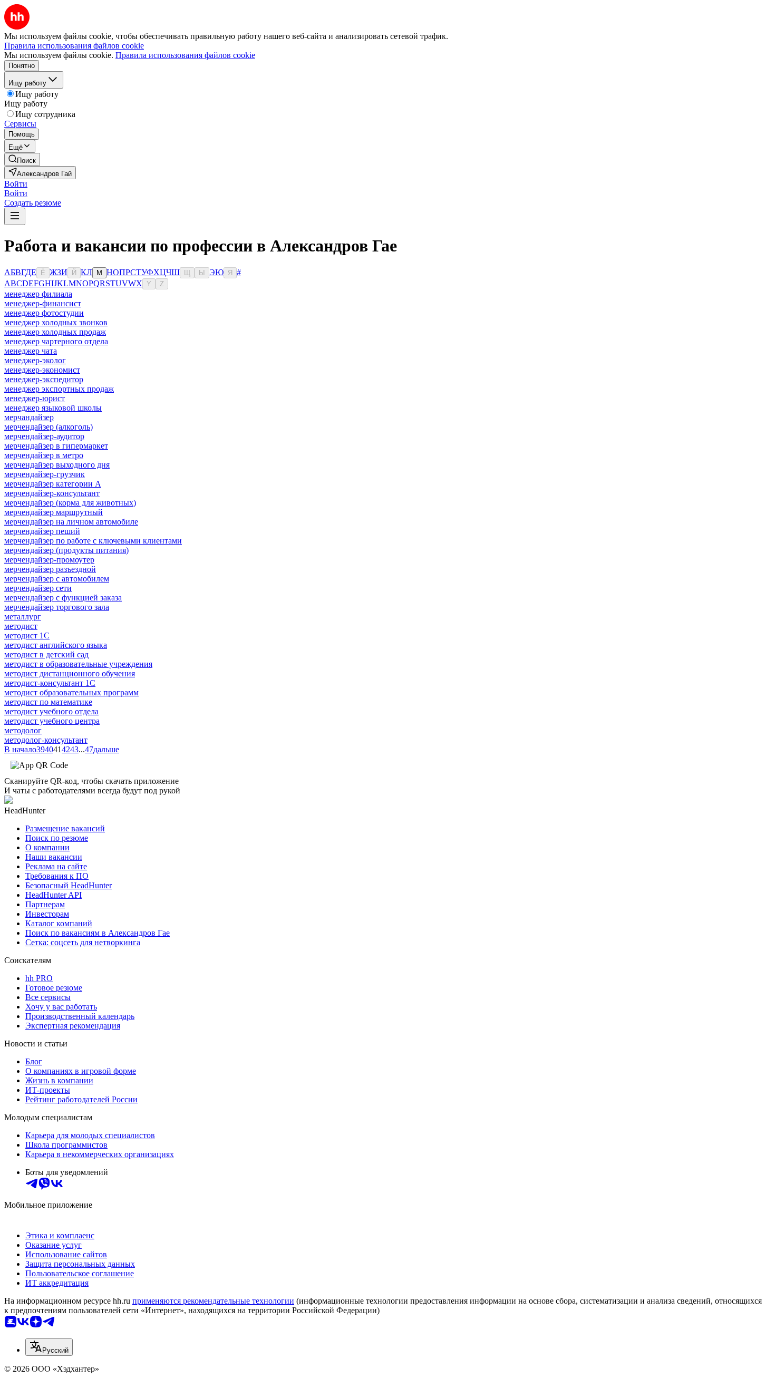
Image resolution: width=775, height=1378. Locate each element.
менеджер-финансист (42, 303)
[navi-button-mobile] (14, 216)
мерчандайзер (29, 417)
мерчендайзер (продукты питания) (66, 550)
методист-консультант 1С (49, 682)
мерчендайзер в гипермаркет (56, 445)
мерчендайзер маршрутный (53, 512)
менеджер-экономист (42, 369)
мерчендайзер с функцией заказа (63, 597)
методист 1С (27, 635)
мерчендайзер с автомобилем (56, 578)
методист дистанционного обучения (69, 673)
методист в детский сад (46, 654)
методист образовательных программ (71, 692)
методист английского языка (55, 645)
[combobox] (49, 1347)
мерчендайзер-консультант (52, 493)
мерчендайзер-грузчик (44, 474)
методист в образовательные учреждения (78, 663)
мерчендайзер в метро (43, 455)
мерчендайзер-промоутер (49, 559)
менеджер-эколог (35, 360)
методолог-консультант (46, 739)
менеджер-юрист (34, 398)
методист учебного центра (52, 720)
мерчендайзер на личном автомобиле (71, 521)
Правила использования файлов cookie (185, 55)
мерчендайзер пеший (42, 531)
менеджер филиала (38, 293)
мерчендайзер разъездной (50, 569)
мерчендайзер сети (38, 588)
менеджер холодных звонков (56, 322)
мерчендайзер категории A (52, 483)
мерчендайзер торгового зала (56, 607)
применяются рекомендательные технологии (213, 1300)
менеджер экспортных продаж (59, 388)
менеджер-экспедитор (43, 379)
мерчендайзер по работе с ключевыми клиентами (93, 540)
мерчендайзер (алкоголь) (48, 426)
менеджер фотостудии (44, 312)
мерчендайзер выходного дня (57, 464)
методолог (23, 730)
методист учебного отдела (51, 711)
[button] (15, 183)
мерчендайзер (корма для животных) (70, 502)
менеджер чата (30, 350)
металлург (22, 616)
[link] (22, 159)
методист (20, 626)
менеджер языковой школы (53, 407)
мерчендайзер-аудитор (44, 436)
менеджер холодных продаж (55, 331)
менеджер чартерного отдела (56, 341)
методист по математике (48, 701)
